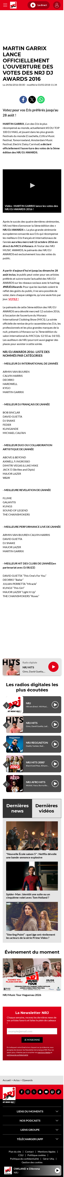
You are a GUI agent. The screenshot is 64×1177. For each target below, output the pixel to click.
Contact (29, 1151)
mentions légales (44, 1052)
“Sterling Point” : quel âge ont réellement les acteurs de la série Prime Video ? (30, 936)
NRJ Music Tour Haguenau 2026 (22, 994)
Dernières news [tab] (17, 808)
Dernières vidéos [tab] (46, 808)
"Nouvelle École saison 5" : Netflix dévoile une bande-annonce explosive (31, 855)
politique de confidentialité (17, 1055)
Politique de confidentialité (24, 1158)
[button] (32, 185)
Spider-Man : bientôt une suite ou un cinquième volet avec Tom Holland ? (28, 896)
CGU (20, 1155)
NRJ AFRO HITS (35, 782)
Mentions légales (46, 1151)
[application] (32, 185)
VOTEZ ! (13, 299)
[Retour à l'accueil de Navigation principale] (13, 5)
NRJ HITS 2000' (35, 762)
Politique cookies (36, 1155)
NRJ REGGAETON (37, 742)
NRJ (28, 703)
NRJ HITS (28, 667)
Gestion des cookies (32, 1162)
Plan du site (15, 1151)
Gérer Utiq (48, 1158)
